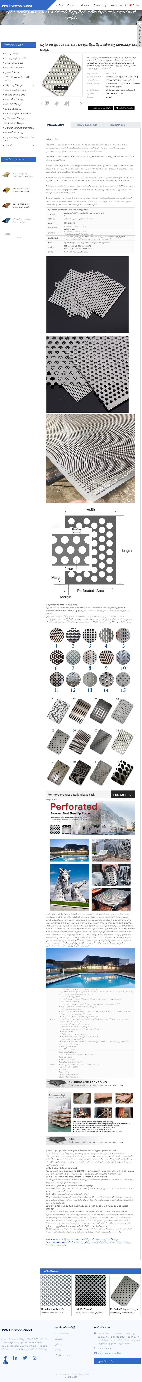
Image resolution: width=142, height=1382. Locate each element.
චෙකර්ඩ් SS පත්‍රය (13, 104)
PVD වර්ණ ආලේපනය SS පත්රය (17, 79)
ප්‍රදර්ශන (58, 1344)
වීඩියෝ (97, 5)
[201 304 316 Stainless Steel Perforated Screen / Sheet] (125, 1290)
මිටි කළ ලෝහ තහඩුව (15, 58)
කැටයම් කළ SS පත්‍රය (15, 95)
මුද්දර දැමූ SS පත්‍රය (14, 63)
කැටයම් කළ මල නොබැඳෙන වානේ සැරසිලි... (22, 175)
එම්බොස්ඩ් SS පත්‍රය (14, 67)
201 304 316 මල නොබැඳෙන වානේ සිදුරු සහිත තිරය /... (124, 1311)
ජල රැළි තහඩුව (12, 53)
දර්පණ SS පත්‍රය (12, 72)
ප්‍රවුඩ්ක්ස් (113, 36)
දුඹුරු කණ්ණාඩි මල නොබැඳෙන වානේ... (22, 205)
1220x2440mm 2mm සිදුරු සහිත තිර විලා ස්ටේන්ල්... (53, 1311)
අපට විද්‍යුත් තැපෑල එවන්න (102, 108)
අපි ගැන (70, 5)
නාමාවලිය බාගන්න (126, 108)
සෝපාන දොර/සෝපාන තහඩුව (19, 128)
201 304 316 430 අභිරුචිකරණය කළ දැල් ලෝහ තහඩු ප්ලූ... (89, 1311)
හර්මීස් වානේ (71, 1377)
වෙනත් (8, 145)
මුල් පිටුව (59, 5)
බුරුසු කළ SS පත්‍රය (14, 85)
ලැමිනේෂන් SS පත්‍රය (15, 118)
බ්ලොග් (58, 1350)
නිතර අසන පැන (62, 1355)
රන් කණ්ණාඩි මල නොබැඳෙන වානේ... (22, 190)
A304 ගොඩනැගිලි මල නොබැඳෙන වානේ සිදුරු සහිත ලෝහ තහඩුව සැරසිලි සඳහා (85, 1239)
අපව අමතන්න (117, 5)
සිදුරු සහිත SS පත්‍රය (131, 36)
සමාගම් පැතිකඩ (62, 1333)
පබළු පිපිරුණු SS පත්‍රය (15, 90)
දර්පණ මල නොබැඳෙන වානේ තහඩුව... (22, 220)
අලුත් (105, 5)
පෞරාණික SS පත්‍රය (14, 99)
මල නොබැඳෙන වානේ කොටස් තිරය (19, 139)
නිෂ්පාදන (83, 5)
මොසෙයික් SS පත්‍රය (15, 132)
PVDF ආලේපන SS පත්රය (18, 113)
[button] (18, 165)
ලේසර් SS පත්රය (13, 109)
